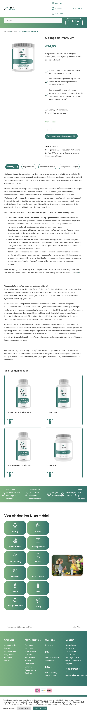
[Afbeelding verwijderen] (50, 131)
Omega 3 (8, 657)
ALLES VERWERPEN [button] (24, 708)
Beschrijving (12, 166)
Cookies (28, 654)
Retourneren (30, 670)
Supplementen (10, 645)
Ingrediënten (28, 166)
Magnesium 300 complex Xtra (18, 627)
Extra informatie (47, 166)
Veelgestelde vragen (69, 166)
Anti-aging (75, 150)
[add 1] (50, 129)
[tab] (12, 166)
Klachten (28, 673)
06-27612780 (74, 669)
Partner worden (52, 657)
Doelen (7, 648)
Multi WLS (76, 627)
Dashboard (49, 660)
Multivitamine (10, 651)
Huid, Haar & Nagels (53, 156)
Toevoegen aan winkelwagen (59, 136)
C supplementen (72, 153)
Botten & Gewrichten (54, 153)
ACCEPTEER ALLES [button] (40, 708)
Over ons (59, 14)
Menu (10, 20)
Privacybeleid (30, 651)
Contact (59, 3)
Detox (7, 660)
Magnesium (9, 654)
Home (7, 32)
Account (59, 8)
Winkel (14, 32)
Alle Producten (63, 150)
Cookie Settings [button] (9, 708)
